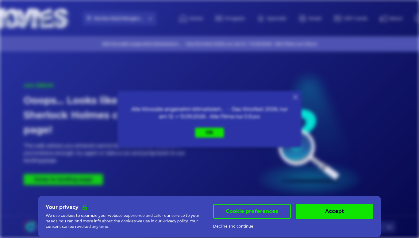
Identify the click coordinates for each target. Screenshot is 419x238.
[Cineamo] (30, 227)
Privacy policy (175, 221)
